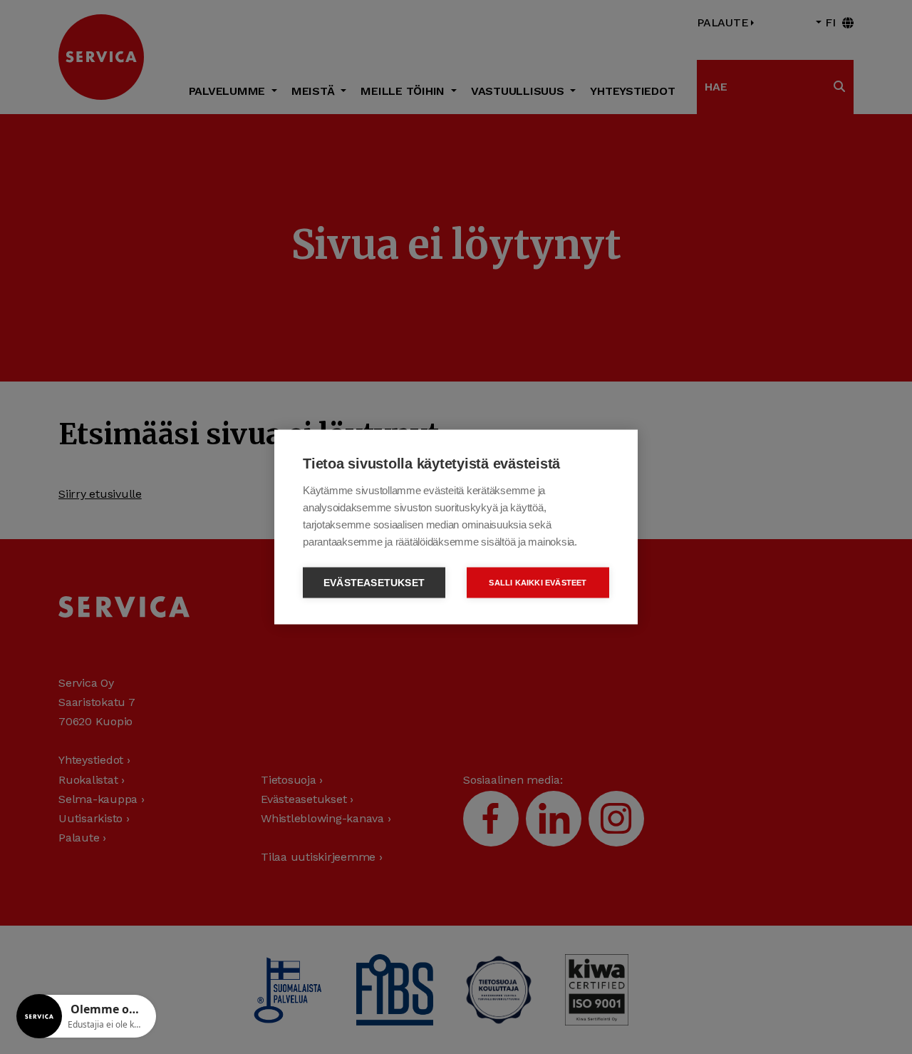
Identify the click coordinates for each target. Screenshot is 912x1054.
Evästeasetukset (374, 583)
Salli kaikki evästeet (537, 582)
